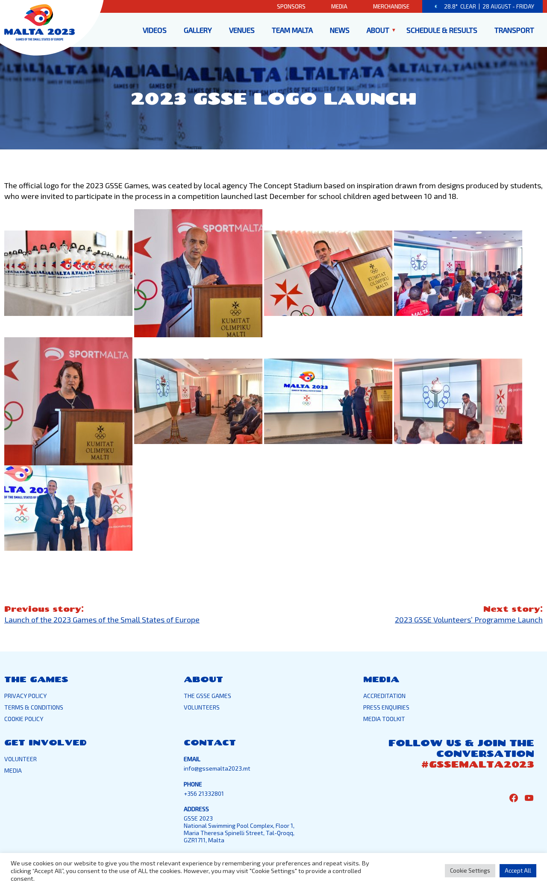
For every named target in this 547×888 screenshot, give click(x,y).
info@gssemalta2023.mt (217, 768)
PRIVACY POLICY (25, 695)
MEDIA (13, 770)
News (340, 30)
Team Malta (292, 30)
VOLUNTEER (20, 758)
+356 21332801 (204, 793)
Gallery (198, 30)
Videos (155, 30)
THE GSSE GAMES (207, 695)
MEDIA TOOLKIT (384, 718)
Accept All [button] (518, 870)
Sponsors (291, 6)
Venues (242, 30)
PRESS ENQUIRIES (386, 707)
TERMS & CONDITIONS (33, 707)
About (378, 30)
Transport (514, 30)
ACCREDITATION (384, 695)
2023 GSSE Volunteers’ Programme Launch (469, 619)
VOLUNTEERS (202, 707)
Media (339, 6)
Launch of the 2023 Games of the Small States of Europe (102, 619)
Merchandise (391, 6)
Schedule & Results (441, 30)
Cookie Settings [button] (470, 870)
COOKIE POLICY (23, 718)
